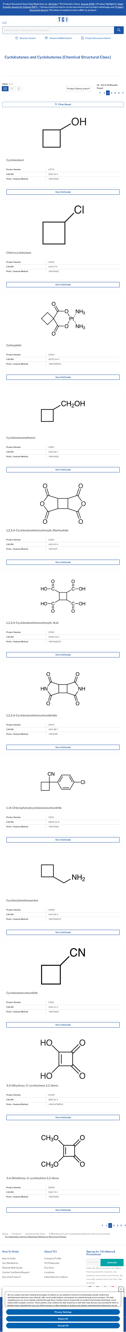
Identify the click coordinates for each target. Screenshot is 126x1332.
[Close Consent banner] (121, 1289)
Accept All (63, 1325)
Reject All (63, 1319)
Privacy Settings (63, 1312)
